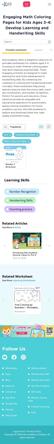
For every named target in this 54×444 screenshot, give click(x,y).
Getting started (38, 368)
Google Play (11, 403)
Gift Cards (36, 391)
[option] (27, 246)
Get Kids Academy (40, 385)
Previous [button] (5, 245)
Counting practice (21, 209)
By (5, 126)
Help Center (11, 415)
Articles (17, 227)
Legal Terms (19, 431)
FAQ (33, 412)
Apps (8, 374)
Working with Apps (40, 379)
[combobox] (16, 127)
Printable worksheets (16, 49)
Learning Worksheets (24, 280)
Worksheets (11, 368)
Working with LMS (40, 374)
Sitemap (9, 409)
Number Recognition (23, 191)
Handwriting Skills (21, 200)
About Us (10, 385)
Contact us (10, 391)
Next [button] (49, 245)
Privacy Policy (34, 431)
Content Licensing (40, 406)
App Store (10, 397)
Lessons (38, 49)
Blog (7, 379)
